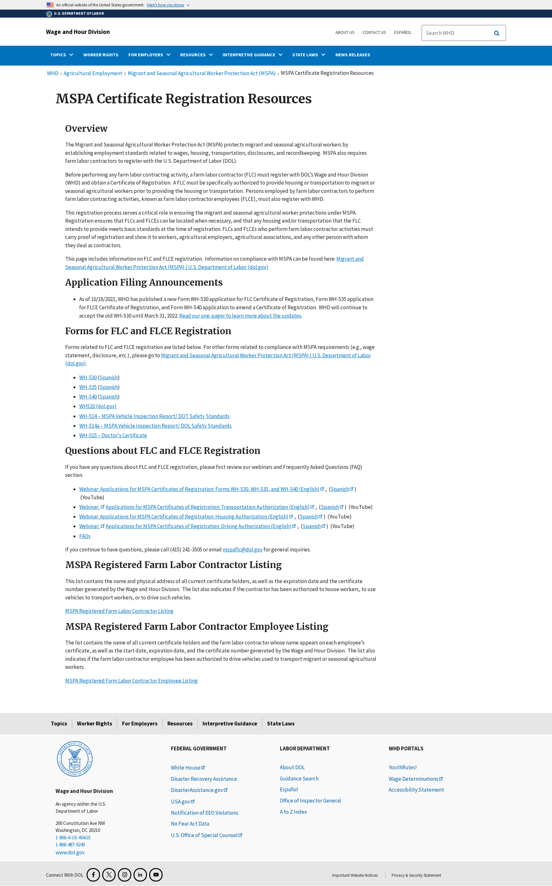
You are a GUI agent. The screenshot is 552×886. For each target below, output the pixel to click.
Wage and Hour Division (78, 32)
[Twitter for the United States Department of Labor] (109, 875)
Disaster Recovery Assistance (204, 778)
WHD (52, 73)
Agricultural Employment (93, 73)
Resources (180, 723)
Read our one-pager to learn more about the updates (240, 315)
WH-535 (88, 387)
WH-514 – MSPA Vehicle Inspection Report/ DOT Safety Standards (154, 416)
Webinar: (89, 506)
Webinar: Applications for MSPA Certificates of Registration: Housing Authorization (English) (183, 516)
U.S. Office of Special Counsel (204, 835)
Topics (59, 723)
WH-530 (88, 377)
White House (185, 767)
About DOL (292, 767)
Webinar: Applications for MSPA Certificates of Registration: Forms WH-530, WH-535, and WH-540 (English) (199, 489)
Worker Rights (94, 723)
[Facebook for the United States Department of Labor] (93, 875)
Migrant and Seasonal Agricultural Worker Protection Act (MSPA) (202, 73)
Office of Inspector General (310, 800)
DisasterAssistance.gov (197, 790)
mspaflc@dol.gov (243, 549)
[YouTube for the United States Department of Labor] (156, 875)
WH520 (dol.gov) (98, 406)
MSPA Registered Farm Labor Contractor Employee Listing (131, 680)
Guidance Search (299, 778)
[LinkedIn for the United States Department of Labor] (140, 875)
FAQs (84, 536)
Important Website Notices (355, 875)
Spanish (109, 377)
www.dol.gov (70, 852)
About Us (345, 32)
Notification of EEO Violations (204, 812)
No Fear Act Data (190, 823)
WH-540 (88, 396)
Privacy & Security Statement (416, 875)
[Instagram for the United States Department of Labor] (124, 875)
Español (402, 32)
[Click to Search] (496, 33)
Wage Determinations (413, 778)
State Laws (281, 723)
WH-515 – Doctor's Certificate (113, 435)
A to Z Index (293, 811)
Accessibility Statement (416, 789)
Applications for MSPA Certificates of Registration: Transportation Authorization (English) (208, 506)
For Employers (139, 723)
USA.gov (180, 801)
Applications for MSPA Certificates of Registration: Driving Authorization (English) (198, 526)
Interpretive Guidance (230, 723)
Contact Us (374, 32)
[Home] (75, 758)
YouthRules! (403, 767)
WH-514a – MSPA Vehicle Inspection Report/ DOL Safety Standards (155, 425)
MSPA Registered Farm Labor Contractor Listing (119, 610)
